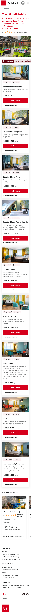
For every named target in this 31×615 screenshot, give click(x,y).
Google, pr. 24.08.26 (21, 32)
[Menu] (28, 3)
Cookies (4, 598)
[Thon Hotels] (3, 2)
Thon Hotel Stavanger (12, 512)
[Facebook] (23, 594)
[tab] (8, 61)
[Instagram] (27, 594)
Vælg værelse (15, 101)
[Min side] (23, 3)
